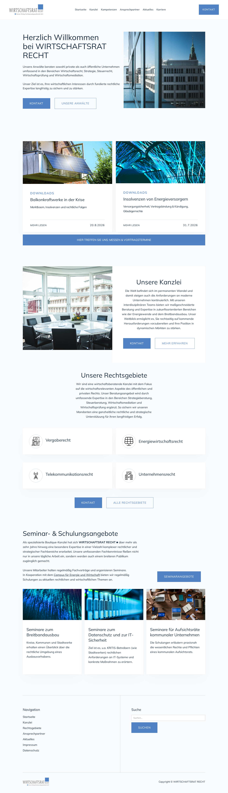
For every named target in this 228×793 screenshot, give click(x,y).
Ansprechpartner (130, 9)
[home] (39, 9)
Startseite (80, 9)
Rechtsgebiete (32, 728)
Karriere (161, 9)
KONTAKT (209, 9)
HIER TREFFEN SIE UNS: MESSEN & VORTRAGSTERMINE (114, 240)
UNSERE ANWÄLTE (75, 103)
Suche (136, 709)
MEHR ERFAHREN (175, 343)
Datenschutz (31, 750)
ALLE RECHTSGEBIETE (129, 502)
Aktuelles (148, 9)
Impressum (30, 745)
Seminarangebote (179, 576)
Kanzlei (93, 9)
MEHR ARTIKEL (187, 134)
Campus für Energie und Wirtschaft (77, 575)
